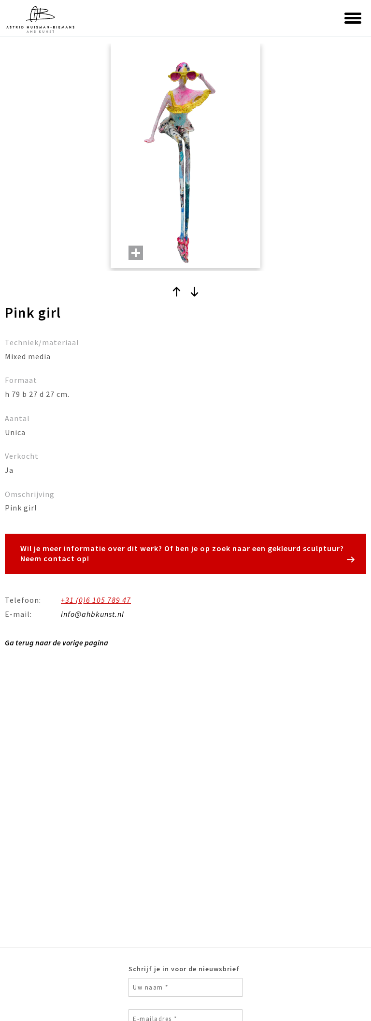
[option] (185, 157)
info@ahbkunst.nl (92, 614)
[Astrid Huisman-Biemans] (66, 19)
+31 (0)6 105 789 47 (96, 600)
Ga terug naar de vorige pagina (56, 642)
